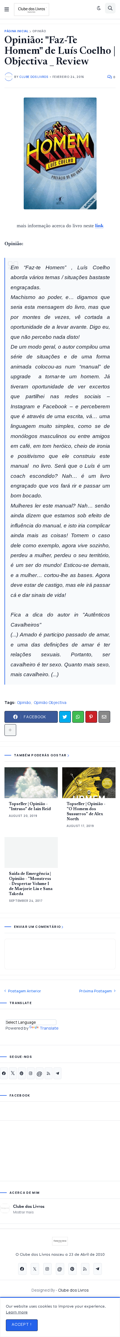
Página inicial (16, 31)
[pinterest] (22, 1073)
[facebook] (4, 1073)
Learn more (17, 1312)
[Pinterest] (91, 717)
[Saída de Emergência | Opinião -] (31, 852)
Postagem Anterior (24, 990)
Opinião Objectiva (50, 702)
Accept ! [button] (22, 1324)
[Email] (104, 717)
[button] (6, 9)
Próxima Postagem (95, 990)
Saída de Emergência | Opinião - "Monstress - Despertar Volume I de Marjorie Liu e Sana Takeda (30, 884)
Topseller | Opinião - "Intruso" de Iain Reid (30, 806)
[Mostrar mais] (10, 730)
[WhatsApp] (78, 717)
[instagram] (31, 1073)
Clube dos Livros (28, 1206)
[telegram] (57, 1073)
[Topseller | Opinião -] (31, 782)
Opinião (39, 31)
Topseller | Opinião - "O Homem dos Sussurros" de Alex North (86, 811)
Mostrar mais (23, 1212)
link (99, 225)
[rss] (48, 1073)
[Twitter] (65, 717)
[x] (13, 1073)
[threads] (40, 1073)
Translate (49, 1028)
